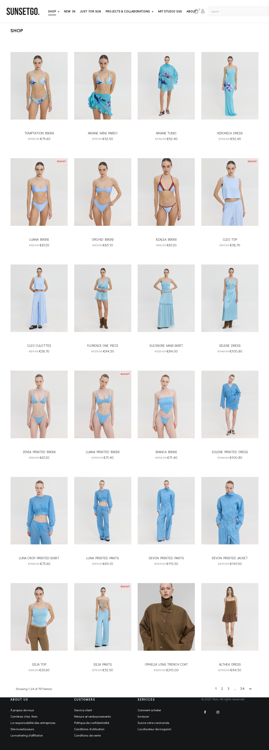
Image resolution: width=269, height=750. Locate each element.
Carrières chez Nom (24, 716)
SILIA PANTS (103, 664)
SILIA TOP (39, 664)
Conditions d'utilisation (89, 729)
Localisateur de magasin (154, 729)
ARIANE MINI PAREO (102, 133)
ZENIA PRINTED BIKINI (39, 452)
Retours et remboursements (92, 716)
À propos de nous (22, 710)
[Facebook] (206, 714)
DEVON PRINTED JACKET (230, 558)
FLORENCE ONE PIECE (102, 345)
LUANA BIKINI (39, 239)
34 (242, 688)
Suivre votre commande (153, 723)
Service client (83, 710)
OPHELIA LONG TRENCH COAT (166, 664)
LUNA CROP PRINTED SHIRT (39, 558)
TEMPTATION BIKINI (39, 133)
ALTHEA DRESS (230, 664)
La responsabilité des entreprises (33, 723)
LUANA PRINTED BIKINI (103, 452)
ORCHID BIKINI (103, 239)
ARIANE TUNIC (166, 133)
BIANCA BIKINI (166, 452)
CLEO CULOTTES (39, 345)
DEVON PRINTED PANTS (166, 558)
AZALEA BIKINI (166, 239)
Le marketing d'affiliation (27, 735)
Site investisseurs (22, 729)
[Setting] (202, 13)
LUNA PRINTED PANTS (102, 558)
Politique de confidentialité (91, 723)
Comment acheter (149, 710)
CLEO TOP (230, 239)
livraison (143, 716)
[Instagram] (218, 714)
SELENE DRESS (230, 345)
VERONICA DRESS (230, 133)
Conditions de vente (87, 735)
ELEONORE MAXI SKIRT (166, 345)
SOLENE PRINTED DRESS (230, 452)
